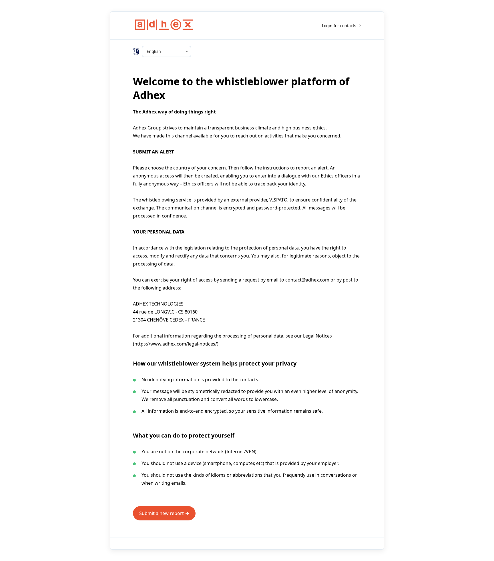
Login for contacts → (341, 25)
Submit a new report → (164, 513)
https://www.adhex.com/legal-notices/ (175, 344)
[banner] (164, 25)
